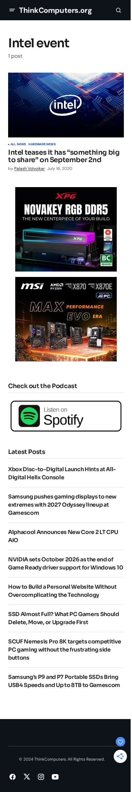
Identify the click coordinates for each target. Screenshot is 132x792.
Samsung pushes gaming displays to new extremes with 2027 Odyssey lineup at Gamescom (62, 504)
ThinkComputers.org (55, 10)
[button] (12, 10)
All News (18, 144)
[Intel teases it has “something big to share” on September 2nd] (66, 105)
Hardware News (41, 144)
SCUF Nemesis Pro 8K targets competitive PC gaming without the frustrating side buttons (64, 649)
